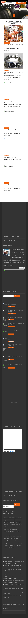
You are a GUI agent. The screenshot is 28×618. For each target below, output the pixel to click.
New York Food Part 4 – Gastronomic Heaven (15, 365)
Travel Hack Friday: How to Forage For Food (13, 595)
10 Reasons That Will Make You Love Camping (15, 357)
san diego (16, 533)
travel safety (10, 543)
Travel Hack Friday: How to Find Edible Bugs (13, 44)
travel (17, 538)
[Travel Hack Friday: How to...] (14, 33)
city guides (18, 522)
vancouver (19, 545)
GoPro (14, 526)
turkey (20, 543)
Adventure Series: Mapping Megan (12, 573)
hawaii (22, 526)
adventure (5, 517)
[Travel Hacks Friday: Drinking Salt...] (14, 173)
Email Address (6, 504)
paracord (5, 533)
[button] (14, 2)
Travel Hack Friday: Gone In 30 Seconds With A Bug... (15, 311)
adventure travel (12, 517)
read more (22, 267)
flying (20, 524)
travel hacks (17, 540)
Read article (6, 50)
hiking (5, 529)
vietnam (5, 547)
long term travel (15, 529)
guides (18, 526)
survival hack (18, 536)
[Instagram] (14, 241)
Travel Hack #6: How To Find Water (11, 157)
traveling (5, 543)
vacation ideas (12, 545)
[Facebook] (7, 241)
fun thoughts (9, 526)
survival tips (12, 538)
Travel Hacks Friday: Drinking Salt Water (12, 184)
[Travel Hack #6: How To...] (14, 146)
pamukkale (17, 531)
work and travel (11, 547)
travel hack (12, 540)
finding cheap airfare (14, 524)
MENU (14, 15)
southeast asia (6, 536)
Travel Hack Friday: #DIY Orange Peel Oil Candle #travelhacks (16, 303)
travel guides (6, 540)
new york (12, 531)
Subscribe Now (21, 2)
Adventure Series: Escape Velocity (12, 588)
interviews (9, 529)
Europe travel (6, 524)
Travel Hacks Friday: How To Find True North (14, 129)
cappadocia (6, 522)
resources (10, 533)
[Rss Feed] (4, 241)
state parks (12, 536)
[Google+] (12, 241)
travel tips (16, 543)
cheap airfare (12, 522)
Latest (14, 300)
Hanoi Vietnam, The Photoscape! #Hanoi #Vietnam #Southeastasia (16, 331)
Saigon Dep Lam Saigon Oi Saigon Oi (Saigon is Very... (15, 345)
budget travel (11, 520)
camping (16, 520)
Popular (6, 300)
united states (6, 545)
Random (21, 300)
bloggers (5, 520)
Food (5, 526)
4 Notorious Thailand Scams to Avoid (15, 317)
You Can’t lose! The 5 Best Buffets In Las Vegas (14, 592)
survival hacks (6, 538)
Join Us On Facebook (12, 426)
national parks (6, 531)
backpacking (19, 517)
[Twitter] (9, 241)
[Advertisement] (14, 219)
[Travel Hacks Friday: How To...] (14, 119)
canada (21, 520)
